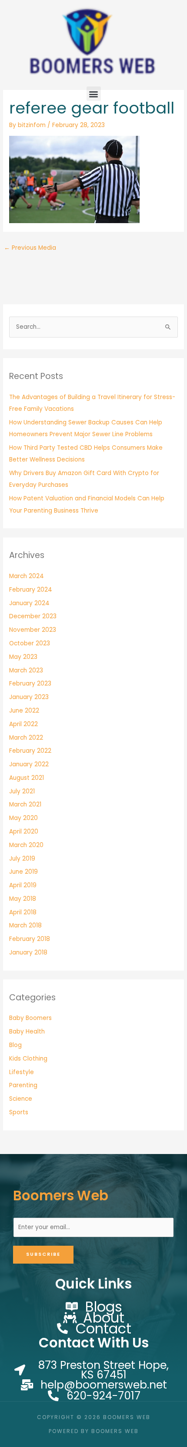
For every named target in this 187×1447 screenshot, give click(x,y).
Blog (15, 1045)
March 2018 (25, 925)
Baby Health (27, 1031)
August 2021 (26, 778)
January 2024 (29, 603)
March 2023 (26, 670)
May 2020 (23, 818)
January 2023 (29, 697)
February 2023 (30, 683)
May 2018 (22, 899)
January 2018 (28, 952)
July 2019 (22, 858)
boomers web (60, 1195)
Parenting (23, 1085)
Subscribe (43, 1254)
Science (20, 1099)
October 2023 (29, 643)
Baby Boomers (30, 1018)
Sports (18, 1112)
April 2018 (23, 912)
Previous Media (30, 248)
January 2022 (29, 764)
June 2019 (23, 872)
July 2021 (22, 791)
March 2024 (26, 576)
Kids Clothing (28, 1058)
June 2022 (24, 710)
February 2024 (30, 590)
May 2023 (23, 657)
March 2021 (25, 804)
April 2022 (23, 724)
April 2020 (23, 831)
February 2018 (29, 939)
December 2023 (33, 616)
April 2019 (23, 885)
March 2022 (26, 738)
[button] (94, 93)
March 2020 (26, 845)
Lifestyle (21, 1072)
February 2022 (30, 751)
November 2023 (32, 630)
